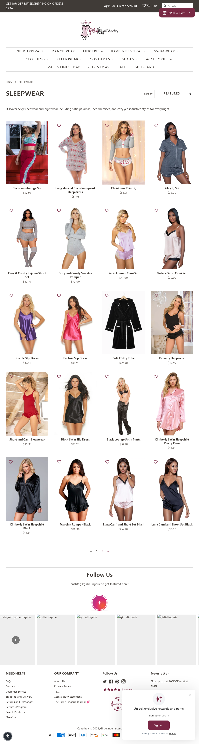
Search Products (15, 712)
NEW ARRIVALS (30, 51)
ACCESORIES (158, 59)
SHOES (129, 59)
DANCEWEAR (63, 51)
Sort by (148, 93)
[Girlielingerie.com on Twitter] (104, 682)
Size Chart (12, 717)
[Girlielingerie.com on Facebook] (111, 682)
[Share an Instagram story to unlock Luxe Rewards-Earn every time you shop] (99, 603)
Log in (107, 6)
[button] (7, 736)
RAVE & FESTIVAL (127, 51)
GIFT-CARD (144, 67)
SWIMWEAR (165, 51)
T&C (56, 691)
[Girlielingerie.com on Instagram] (123, 682)
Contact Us (12, 686)
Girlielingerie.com (110, 728)
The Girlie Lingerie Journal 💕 (72, 702)
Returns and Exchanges (19, 702)
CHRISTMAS (99, 67)
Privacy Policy (62, 686)
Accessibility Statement (68, 696)
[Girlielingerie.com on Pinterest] (117, 682)
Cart (155, 6)
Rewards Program (16, 707)
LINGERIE (92, 51)
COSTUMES (100, 59)
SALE (122, 67)
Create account (127, 6)
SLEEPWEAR (68, 59)
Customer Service (16, 691)
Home (9, 82)
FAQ (8, 681)
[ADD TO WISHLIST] (11, 125)
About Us (59, 681)
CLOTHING (36, 59)
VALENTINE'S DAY (64, 67)
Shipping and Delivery (19, 696)
